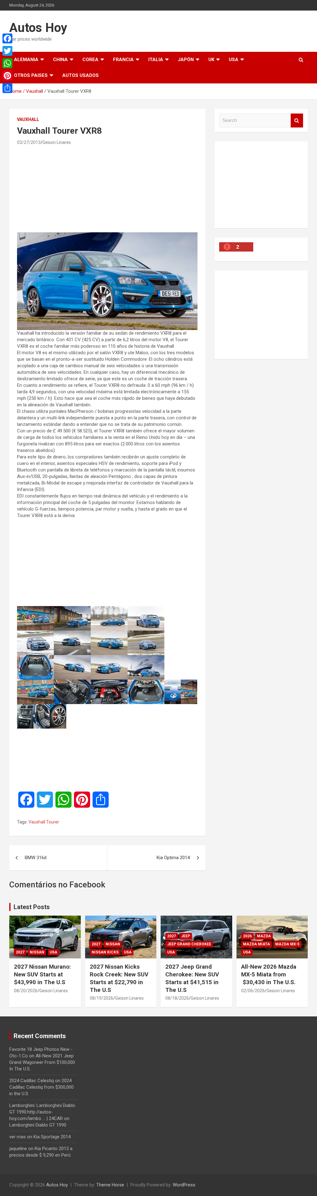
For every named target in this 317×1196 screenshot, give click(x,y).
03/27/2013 (29, 142)
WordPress (184, 1185)
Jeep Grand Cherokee (189, 944)
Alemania (26, 59)
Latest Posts (32, 907)
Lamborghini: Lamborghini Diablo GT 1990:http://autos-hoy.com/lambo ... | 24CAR (42, 1112)
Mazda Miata (256, 944)
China (60, 59)
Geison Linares (56, 142)
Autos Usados (80, 75)
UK (211, 59)
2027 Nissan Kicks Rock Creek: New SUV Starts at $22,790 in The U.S (119, 978)
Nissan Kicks (105, 952)
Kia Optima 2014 (173, 857)
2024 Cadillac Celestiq (31, 1080)
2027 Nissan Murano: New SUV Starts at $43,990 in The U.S (42, 974)
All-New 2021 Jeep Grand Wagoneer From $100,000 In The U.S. (42, 1062)
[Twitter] (7, 51)
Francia (123, 59)
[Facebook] (7, 38)
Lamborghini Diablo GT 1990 (37, 1125)
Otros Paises (31, 75)
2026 (247, 936)
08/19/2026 (101, 998)
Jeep (185, 936)
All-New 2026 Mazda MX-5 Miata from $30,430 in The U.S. (268, 974)
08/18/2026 (177, 998)
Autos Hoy (38, 27)
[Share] (7, 88)
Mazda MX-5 (287, 944)
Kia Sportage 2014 (52, 1137)
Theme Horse (110, 1185)
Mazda (264, 936)
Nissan (37, 952)
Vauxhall (28, 119)
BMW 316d (35, 857)
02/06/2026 (253, 990)
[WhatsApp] (7, 63)
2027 (20, 952)
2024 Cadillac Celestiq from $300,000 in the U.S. (41, 1087)
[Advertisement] (107, 188)
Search (297, 120)
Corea (90, 59)
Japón (186, 59)
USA (233, 59)
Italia (155, 59)
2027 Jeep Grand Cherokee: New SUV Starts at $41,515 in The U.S (192, 978)
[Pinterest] (7, 75)
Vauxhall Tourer (43, 821)
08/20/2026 (25, 990)
